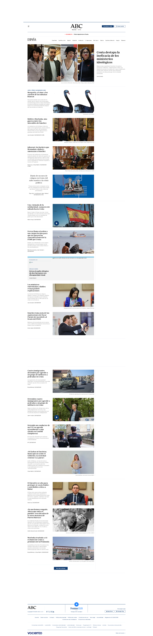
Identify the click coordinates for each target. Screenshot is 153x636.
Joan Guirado (100, 76)
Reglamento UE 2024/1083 (111, 617)
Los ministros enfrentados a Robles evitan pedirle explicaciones (37, 287)
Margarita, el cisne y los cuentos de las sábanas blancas (38, 94)
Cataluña (74, 40)
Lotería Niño (48, 625)
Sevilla (79, 29)
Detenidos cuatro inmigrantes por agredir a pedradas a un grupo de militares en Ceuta (39, 402)
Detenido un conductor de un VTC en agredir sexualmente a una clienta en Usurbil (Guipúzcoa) (39, 429)
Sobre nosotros (44, 617)
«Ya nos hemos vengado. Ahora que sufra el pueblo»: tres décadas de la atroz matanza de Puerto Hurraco (38, 513)
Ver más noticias (60, 568)
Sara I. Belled (45, 193)
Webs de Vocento (120, 633)
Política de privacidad (61, 617)
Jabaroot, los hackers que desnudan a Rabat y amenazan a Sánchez (38, 149)
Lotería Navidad (71, 625)
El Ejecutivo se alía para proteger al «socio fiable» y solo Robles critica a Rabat (38, 486)
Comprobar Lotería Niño (37, 625)
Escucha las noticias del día (114, 625)
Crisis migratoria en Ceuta (81, 34)
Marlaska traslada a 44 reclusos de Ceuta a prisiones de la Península (38, 540)
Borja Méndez (31, 387)
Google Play (121, 611)
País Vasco (95, 40)
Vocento (37, 617)
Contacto (52, 617)
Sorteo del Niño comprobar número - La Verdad (80, 627)
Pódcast (95, 627)
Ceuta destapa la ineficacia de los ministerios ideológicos (108, 57)
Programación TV (87, 625)
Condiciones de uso (83, 617)
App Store (110, 611)
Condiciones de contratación (69, 619)
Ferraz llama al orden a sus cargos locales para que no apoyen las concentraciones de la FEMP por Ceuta (38, 235)
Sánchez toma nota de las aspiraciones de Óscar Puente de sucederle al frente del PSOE (38, 316)
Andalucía (80, 40)
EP (28, 442)
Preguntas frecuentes (61, 627)
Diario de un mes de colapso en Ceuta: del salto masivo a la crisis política (38, 179)
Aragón (118, 40)
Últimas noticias (97, 625)
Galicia (102, 40)
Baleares (123, 40)
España (32, 40)
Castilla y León (62, 40)
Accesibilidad (100, 617)
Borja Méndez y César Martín (35, 552)
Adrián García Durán (32, 531)
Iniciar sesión (120, 26)
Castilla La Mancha (109, 40)
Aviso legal (92, 617)
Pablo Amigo (31, 219)
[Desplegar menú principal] (29, 26)
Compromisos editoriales (84, 619)
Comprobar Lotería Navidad (59, 625)
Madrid (69, 40)
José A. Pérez (31, 90)
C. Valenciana (88, 40)
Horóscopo (78, 625)
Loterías (104, 625)
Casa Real (54, 40)
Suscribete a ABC (107, 26)
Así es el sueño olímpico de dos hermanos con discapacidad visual (39, 273)
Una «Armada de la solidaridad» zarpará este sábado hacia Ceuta (39, 207)
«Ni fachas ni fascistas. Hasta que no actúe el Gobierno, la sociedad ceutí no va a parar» (37, 454)
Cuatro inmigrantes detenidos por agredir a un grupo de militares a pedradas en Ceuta (38, 373)
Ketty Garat (30, 328)
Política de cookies (72, 617)
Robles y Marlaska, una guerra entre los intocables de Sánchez (37, 121)
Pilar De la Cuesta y (32, 250)
